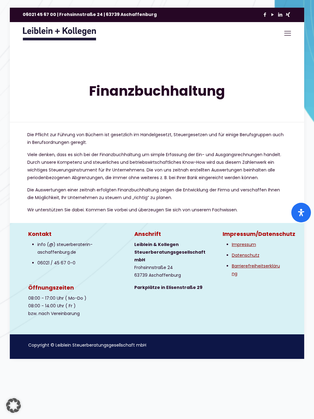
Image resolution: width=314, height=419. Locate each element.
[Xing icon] (287, 14)
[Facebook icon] (264, 14)
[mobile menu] (287, 33)
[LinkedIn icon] (280, 14)
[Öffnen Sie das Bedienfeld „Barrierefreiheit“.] (301, 212)
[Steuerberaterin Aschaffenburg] (59, 33)
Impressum (244, 244)
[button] (13, 405)
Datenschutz (245, 255)
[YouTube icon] (272, 14)
